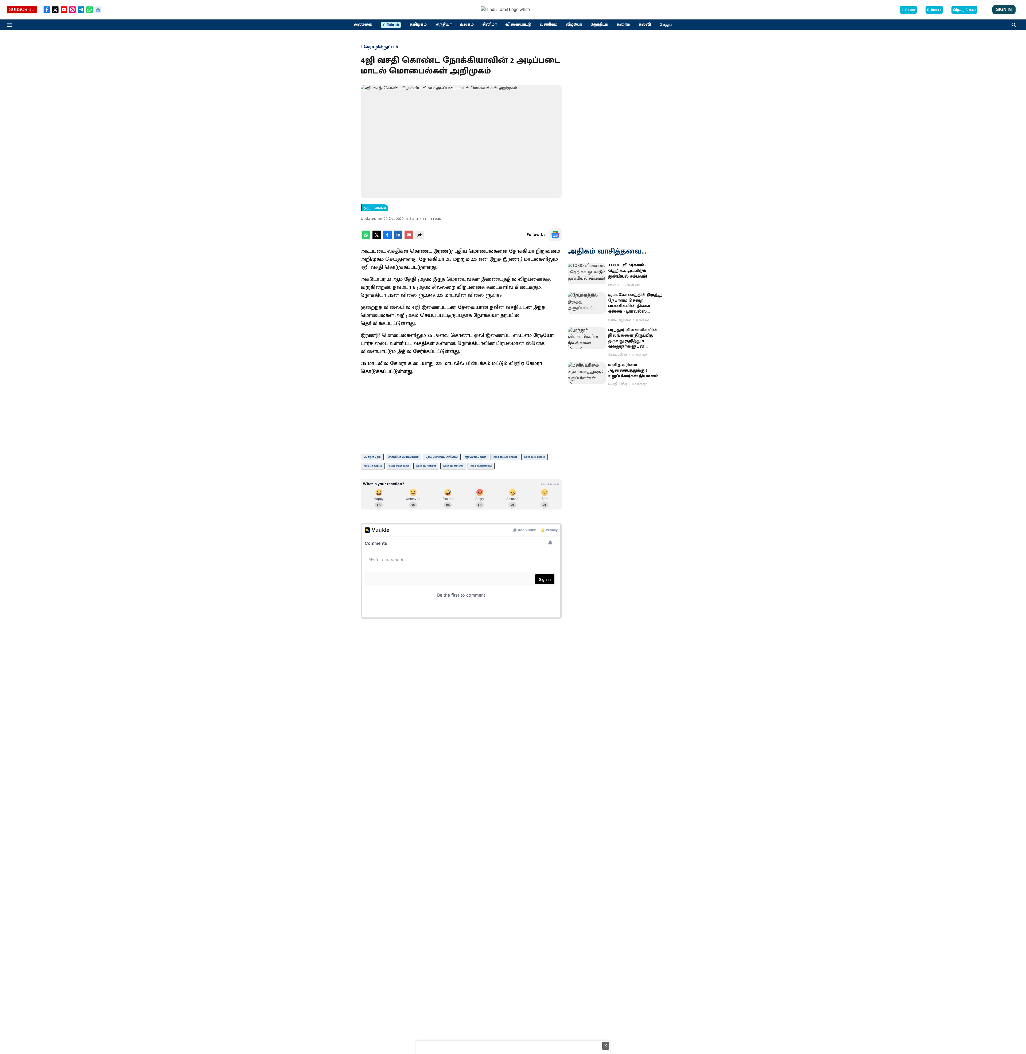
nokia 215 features (426, 466)
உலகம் (467, 24)
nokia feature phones (505, 457)
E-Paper (908, 10)
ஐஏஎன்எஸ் (375, 207)
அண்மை (362, 24)
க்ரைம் (623, 24)
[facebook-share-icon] (387, 238)
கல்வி (645, 24)
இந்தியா (443, 24)
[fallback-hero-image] (587, 273)
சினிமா (489, 24)
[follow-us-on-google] (555, 234)
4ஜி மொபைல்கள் (475, 457)
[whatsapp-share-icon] (366, 238)
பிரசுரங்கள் (964, 10)
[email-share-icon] (409, 238)
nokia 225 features (453, 466)
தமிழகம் (418, 24)
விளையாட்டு (518, 24)
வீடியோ (574, 24)
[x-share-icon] (376, 238)
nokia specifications (481, 466)
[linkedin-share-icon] (398, 238)
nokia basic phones (534, 457)
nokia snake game (399, 466)
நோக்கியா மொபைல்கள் (403, 457)
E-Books (934, 10)
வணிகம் (548, 24)
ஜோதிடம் (599, 24)
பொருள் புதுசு (372, 457)
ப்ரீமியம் (391, 25)
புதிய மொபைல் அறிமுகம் (442, 457)
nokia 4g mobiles (373, 466)
